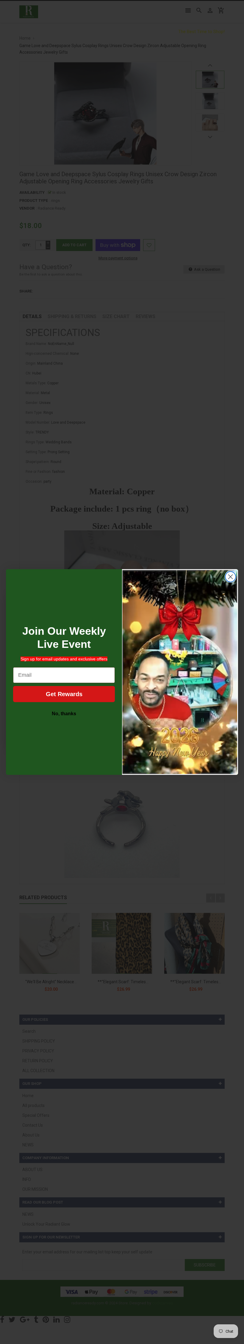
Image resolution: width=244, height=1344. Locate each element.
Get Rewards (64, 694)
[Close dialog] (230, 577)
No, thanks (64, 713)
